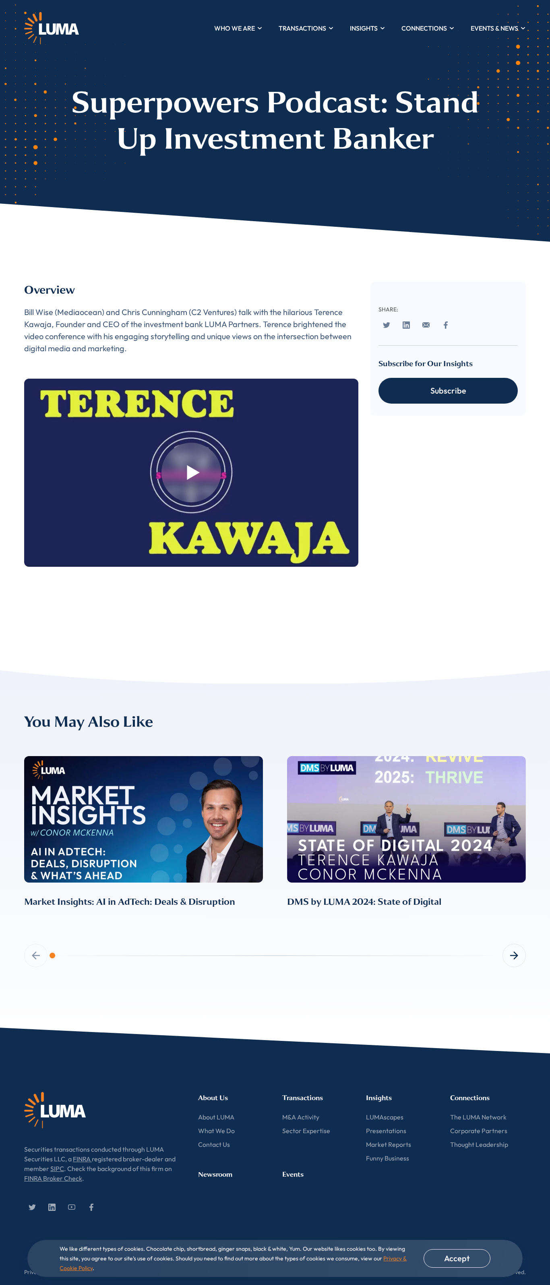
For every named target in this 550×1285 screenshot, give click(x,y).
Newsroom (215, 1174)
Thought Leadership (479, 1144)
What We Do (216, 1131)
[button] (514, 955)
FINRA (82, 1159)
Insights (364, 28)
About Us (213, 1098)
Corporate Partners (478, 1131)
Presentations (386, 1131)
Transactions (302, 28)
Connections (424, 28)
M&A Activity (300, 1117)
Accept (457, 1258)
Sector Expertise (306, 1131)
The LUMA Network (478, 1117)
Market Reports (388, 1144)
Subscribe (448, 391)
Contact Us (214, 1144)
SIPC (57, 1169)
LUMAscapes (384, 1117)
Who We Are (234, 28)
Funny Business (387, 1158)
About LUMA (216, 1117)
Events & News (494, 28)
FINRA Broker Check (53, 1178)
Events (293, 1174)
